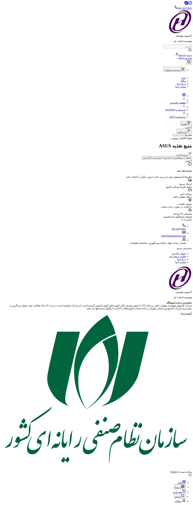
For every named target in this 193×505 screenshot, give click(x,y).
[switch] (171, 139)
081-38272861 (179, 229)
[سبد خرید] (189, 61)
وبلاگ (183, 81)
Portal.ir (174, 472)
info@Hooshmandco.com (173, 236)
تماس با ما (180, 86)
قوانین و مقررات (177, 256)
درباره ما (181, 84)
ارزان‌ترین (157, 158)
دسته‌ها (178, 487)
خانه (184, 78)
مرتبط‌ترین (178, 158)
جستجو (178, 497)
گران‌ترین (147, 158)
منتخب (188, 158)
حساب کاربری (178, 253)
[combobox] (184, 131)
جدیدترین (167, 158)
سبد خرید (177, 492)
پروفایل (178, 501)
